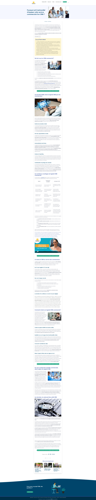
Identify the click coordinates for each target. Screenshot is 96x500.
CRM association (54, 497)
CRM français (45, 66)
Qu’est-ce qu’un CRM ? (37, 497)
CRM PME (58, 497)
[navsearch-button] (68, 2)
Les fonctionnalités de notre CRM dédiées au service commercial (48, 255)
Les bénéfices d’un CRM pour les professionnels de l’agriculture (57, 469)
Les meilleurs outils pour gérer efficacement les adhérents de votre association (38, 470)
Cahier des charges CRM (63, 497)
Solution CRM (42, 497)
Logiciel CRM (31, 497)
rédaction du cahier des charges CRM (49, 83)
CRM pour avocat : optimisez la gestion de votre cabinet (47, 469)
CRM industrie (50, 497)
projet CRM (42, 177)
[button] (49, 454)
